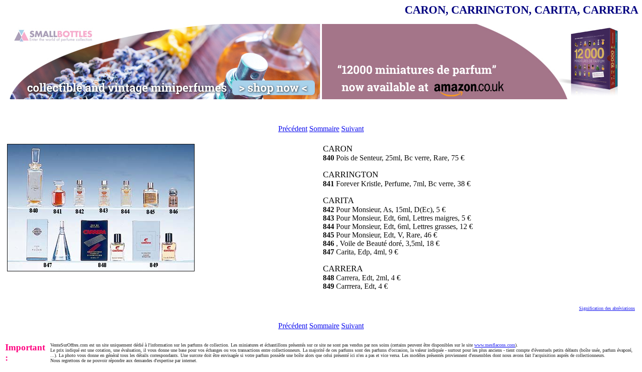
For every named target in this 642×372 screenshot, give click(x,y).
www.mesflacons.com (494, 345)
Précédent (292, 129)
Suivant (352, 129)
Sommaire (324, 129)
